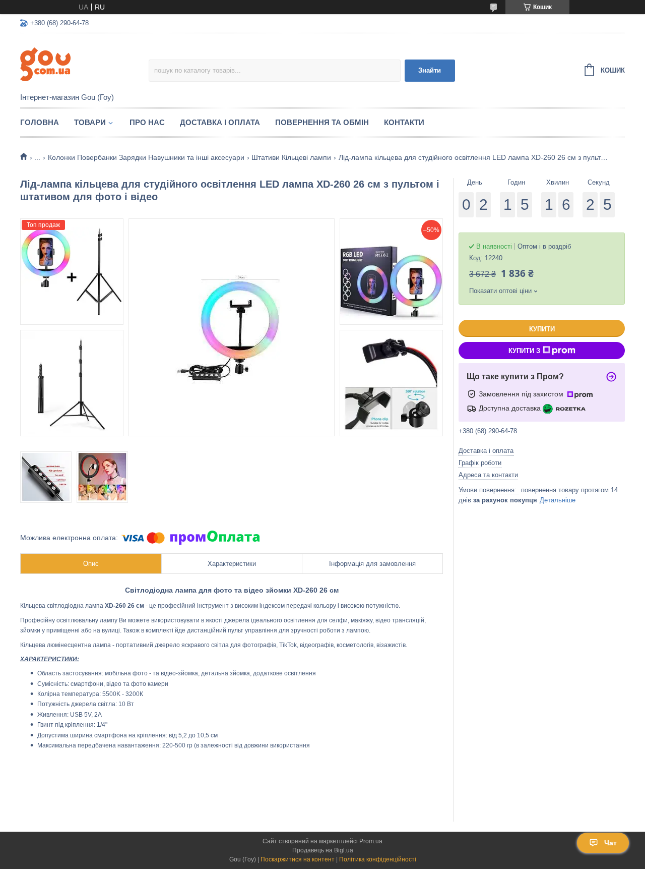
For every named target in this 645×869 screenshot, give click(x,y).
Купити (542, 329)
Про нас (147, 122)
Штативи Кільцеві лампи (291, 157)
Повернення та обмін (322, 122)
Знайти (429, 70)
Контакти (404, 122)
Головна (39, 122)
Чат (610, 843)
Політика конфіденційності (377, 859)
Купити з (524, 351)
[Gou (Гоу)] (84, 63)
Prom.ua (370, 841)
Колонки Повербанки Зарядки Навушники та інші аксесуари (146, 157)
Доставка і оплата (220, 122)
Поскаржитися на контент (298, 859)
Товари (90, 122)
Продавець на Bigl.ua (322, 850)
